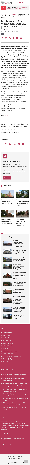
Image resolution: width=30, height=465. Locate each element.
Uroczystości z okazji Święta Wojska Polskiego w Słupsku (18, 291)
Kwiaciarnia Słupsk (8, 340)
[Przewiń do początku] (26, 461)
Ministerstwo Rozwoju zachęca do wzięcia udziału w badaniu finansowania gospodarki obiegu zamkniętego (19, 300)
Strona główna (4, 14)
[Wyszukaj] (22, 2)
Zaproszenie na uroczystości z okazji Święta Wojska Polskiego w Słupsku (18, 267)
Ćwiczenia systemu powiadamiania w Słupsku (18, 317)
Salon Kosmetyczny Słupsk (10, 351)
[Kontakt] (20, 2)
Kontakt (3, 440)
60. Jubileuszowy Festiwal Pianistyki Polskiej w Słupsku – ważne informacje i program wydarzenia (18, 243)
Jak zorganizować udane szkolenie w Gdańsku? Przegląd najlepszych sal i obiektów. (15, 403)
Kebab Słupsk (6, 361)
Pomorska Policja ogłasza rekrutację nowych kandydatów (15, 394)
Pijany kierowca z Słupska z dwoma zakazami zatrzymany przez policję (15, 390)
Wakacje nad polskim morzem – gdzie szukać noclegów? (15, 408)
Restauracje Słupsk (8, 359)
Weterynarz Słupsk (8, 343)
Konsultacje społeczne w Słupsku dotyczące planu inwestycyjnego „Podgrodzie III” (19, 309)
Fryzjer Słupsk (7, 348)
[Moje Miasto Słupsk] (6, 2)
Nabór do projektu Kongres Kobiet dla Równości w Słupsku (6, 221)
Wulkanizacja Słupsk (8, 353)
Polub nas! (7, 177)
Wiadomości (13, 14)
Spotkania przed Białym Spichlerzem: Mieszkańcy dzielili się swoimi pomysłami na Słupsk (19, 275)
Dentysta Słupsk (7, 332)
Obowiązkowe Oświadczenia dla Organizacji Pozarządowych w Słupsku (21, 223)
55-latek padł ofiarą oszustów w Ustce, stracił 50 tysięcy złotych (15, 379)
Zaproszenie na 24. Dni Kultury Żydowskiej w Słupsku (19, 252)
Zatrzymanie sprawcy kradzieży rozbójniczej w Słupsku (15, 375)
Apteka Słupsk (7, 335)
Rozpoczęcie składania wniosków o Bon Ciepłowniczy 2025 (7, 201)
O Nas (14, 456)
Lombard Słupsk (7, 338)
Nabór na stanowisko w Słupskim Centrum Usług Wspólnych (19, 284)
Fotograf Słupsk (7, 345)
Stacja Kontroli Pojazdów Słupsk (12, 356)
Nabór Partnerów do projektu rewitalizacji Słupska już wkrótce (19, 259)
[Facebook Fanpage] (17, 2)
